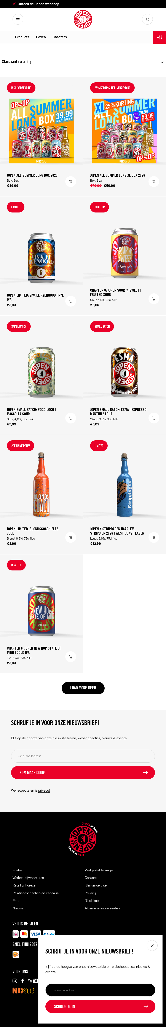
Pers (16, 901)
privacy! (44, 790)
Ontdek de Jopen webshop (38, 4)
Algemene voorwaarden (102, 908)
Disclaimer (92, 901)
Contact (91, 878)
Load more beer (83, 688)
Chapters (60, 37)
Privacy (90, 893)
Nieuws (18, 908)
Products (22, 37)
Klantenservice (96, 885)
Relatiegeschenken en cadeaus (36, 893)
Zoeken (18, 870)
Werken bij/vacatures (28, 878)
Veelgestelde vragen (100, 870)
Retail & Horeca (24, 885)
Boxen (41, 37)
